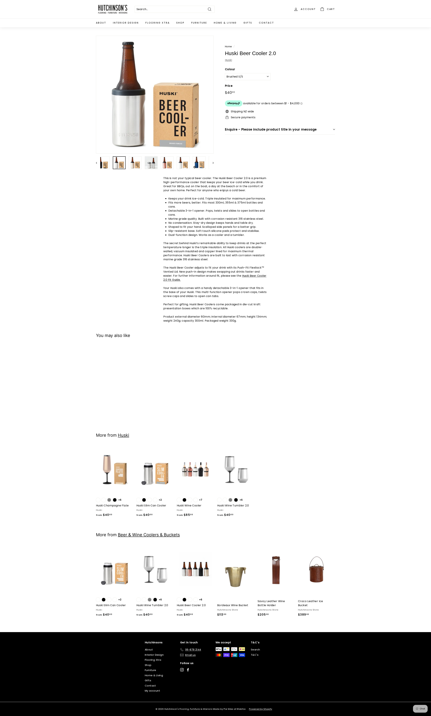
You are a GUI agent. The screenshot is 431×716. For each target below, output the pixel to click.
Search (255, 649)
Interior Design (126, 22)
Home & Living (225, 22)
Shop (180, 22)
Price (229, 86)
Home (228, 46)
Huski (228, 60)
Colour (230, 69)
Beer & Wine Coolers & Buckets (149, 534)
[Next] (211, 162)
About (101, 22)
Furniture (199, 22)
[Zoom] (154, 94)
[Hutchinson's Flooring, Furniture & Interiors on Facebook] (188, 670)
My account (152, 690)
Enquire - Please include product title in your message (271, 129)
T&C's (254, 655)
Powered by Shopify (260, 709)
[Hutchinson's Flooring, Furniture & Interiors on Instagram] (182, 670)
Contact (266, 22)
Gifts (247, 22)
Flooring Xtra (157, 22)
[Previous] (98, 162)
